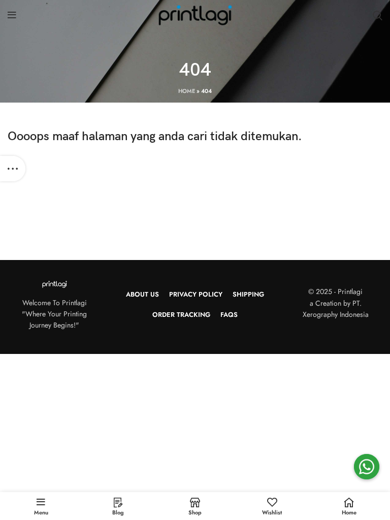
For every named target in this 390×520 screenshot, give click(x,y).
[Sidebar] (12, 168)
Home (186, 91)
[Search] (377, 15)
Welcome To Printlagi (54, 303)
